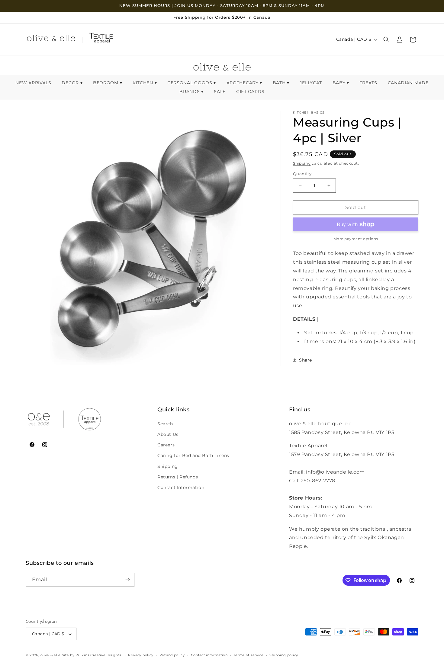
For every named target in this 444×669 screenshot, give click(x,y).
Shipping (302, 163)
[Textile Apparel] (101, 39)
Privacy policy (140, 655)
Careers (166, 444)
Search (165, 423)
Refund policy (172, 655)
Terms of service (249, 655)
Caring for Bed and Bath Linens (193, 455)
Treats (369, 82)
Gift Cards (250, 91)
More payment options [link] (355, 238)
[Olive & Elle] (51, 39)
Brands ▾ (191, 91)
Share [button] (305, 360)
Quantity (302, 173)
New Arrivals (34, 82)
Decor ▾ (72, 82)
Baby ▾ (341, 82)
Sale (220, 91)
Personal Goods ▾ (191, 82)
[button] (386, 39)
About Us (168, 434)
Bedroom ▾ (107, 82)
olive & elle (50, 655)
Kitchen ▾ (145, 82)
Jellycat (311, 82)
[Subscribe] (127, 580)
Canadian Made (408, 82)
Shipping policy (283, 655)
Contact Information (180, 487)
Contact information (209, 655)
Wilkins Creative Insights (98, 655)
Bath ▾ (281, 82)
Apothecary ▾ (244, 82)
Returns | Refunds (177, 476)
